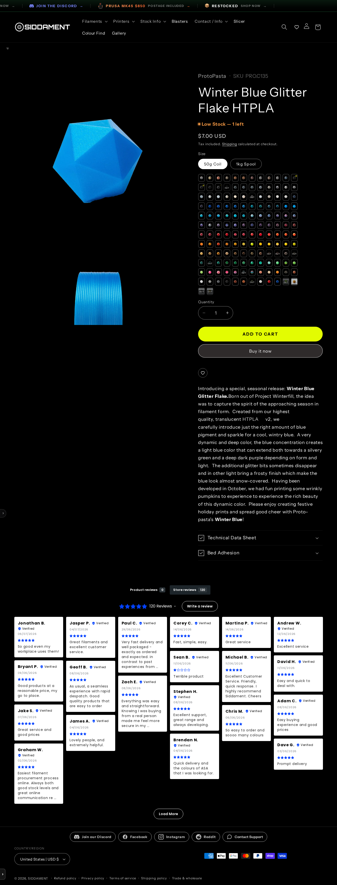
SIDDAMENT (38, 878)
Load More (168, 813)
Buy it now (260, 351)
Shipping (229, 144)
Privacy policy (92, 878)
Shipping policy (154, 878)
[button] (94, 21)
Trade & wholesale (187, 878)
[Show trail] (7, 48)
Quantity (206, 302)
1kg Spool (246, 163)
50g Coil (213, 163)
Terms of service (122, 878)
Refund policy (65, 878)
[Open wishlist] (297, 27)
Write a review (200, 606)
